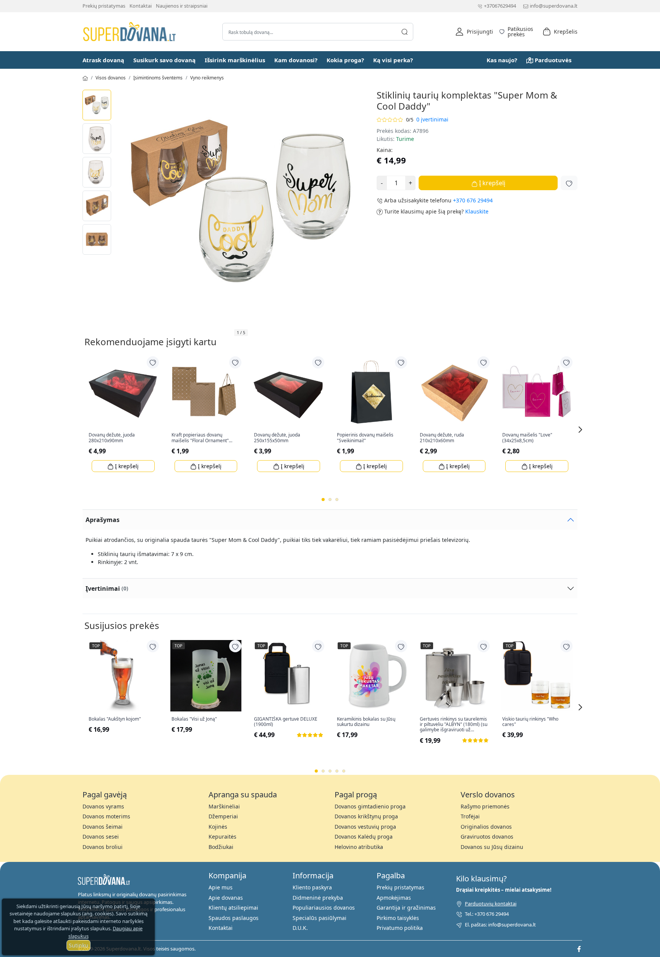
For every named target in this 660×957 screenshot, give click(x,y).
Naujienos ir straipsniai (181, 5)
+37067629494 (500, 5)
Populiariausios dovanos (324, 907)
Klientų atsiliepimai (233, 907)
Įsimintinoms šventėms (158, 77)
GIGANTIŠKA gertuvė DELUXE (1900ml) (285, 721)
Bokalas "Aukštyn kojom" (115, 719)
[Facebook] (579, 948)
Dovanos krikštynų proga (366, 816)
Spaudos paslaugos (234, 917)
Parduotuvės (553, 60)
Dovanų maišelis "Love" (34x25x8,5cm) (527, 437)
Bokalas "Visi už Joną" (194, 719)
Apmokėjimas (394, 897)
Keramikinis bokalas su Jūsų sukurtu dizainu (366, 721)
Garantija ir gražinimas (406, 907)
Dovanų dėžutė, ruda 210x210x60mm (442, 437)
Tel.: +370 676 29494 (487, 913)
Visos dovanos (110, 77)
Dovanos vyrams (103, 806)
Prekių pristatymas (103, 5)
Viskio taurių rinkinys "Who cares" (530, 721)
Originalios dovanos (486, 826)
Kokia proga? (345, 60)
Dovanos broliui (102, 846)
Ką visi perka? (393, 60)
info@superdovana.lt (554, 5)
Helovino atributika (359, 846)
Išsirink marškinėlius (235, 60)
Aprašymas (103, 520)
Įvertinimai (107, 588)
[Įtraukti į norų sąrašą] (569, 183)
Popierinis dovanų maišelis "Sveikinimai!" (365, 437)
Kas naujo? (502, 60)
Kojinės (218, 826)
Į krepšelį (491, 183)
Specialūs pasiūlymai (319, 917)
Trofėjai (470, 816)
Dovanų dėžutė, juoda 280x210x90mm (112, 437)
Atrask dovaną (103, 60)
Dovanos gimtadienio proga (370, 806)
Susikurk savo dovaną (164, 60)
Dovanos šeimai (102, 826)
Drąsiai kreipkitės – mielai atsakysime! (504, 889)
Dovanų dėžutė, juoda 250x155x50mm (277, 437)
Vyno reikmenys (207, 77)
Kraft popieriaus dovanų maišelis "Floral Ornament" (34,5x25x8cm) (200, 437)
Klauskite (477, 211)
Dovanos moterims (106, 816)
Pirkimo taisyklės (398, 917)
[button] (474, 31)
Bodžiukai (221, 846)
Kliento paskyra (312, 887)
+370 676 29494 (473, 200)
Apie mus (221, 887)
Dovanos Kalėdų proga (364, 836)
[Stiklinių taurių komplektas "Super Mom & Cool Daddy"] (96, 105)
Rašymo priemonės (485, 806)
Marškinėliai (224, 806)
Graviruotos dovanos (487, 836)
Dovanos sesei (100, 836)
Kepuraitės (222, 836)
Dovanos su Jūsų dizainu (492, 846)
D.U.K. (300, 927)
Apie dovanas (226, 897)
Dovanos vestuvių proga (365, 826)
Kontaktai (140, 5)
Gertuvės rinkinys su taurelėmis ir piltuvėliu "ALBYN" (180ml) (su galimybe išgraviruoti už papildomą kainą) (453, 724)
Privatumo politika (400, 927)
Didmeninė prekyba (318, 897)
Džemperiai (223, 816)
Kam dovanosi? (295, 60)
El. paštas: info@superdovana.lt (500, 924)
